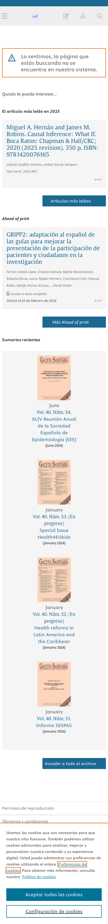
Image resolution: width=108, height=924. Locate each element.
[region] (54, 873)
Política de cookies (39, 876)
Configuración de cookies (54, 911)
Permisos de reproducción (28, 808)
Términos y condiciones (25, 821)
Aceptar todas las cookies (54, 894)
